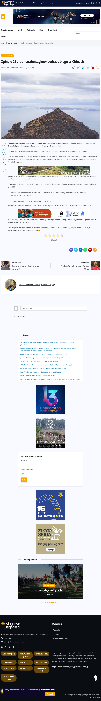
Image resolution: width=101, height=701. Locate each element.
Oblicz (24, 414)
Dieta (41, 18)
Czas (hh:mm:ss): (27, 404)
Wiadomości (42, 577)
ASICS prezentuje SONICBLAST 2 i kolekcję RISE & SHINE (39, 350)
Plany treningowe (7, 18)
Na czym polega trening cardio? (49, 497)
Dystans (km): (26, 395)
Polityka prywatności (60, 546)
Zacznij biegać (52, 18)
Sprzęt (20, 18)
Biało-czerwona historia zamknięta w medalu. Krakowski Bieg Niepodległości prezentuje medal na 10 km (50, 369)
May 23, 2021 (48, 190)
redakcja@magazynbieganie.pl (14, 550)
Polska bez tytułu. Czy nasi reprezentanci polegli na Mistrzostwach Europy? (46, 353)
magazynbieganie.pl (84, 602)
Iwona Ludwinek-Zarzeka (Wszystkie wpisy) (37, 273)
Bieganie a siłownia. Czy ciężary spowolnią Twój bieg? (38, 364)
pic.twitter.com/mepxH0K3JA (21, 184)
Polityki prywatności (47, 690)
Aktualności (25, 563)
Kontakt (3, 25)
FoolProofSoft (95, 605)
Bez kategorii (12, 32)
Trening (25, 576)
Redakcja (56, 538)
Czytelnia (42, 561)
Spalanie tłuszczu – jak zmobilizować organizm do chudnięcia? (35, 3)
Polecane (41, 570)
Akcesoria (9, 561)
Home (3, 32)
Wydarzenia (31, 18)
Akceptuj (50, 694)
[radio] (46, 224)
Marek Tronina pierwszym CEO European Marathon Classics (40, 360)
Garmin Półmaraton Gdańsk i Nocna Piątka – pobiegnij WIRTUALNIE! (43, 357)
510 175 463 (7, 546)
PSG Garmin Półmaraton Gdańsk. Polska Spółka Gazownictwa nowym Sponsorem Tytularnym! (47, 332)
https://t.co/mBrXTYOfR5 (77, 181)
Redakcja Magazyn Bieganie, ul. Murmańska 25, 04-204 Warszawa (25, 542)
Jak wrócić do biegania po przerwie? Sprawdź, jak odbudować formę (43, 343)
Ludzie (25, 570)
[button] (45, 509)
